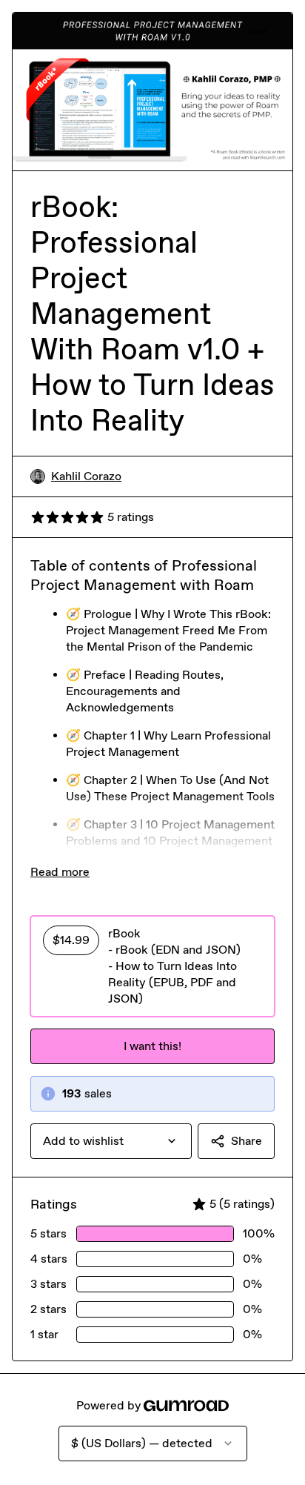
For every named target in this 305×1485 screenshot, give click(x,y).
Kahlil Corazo (86, 476)
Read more (60, 872)
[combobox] (111, 1141)
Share (246, 1141)
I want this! (152, 1046)
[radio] (152, 966)
